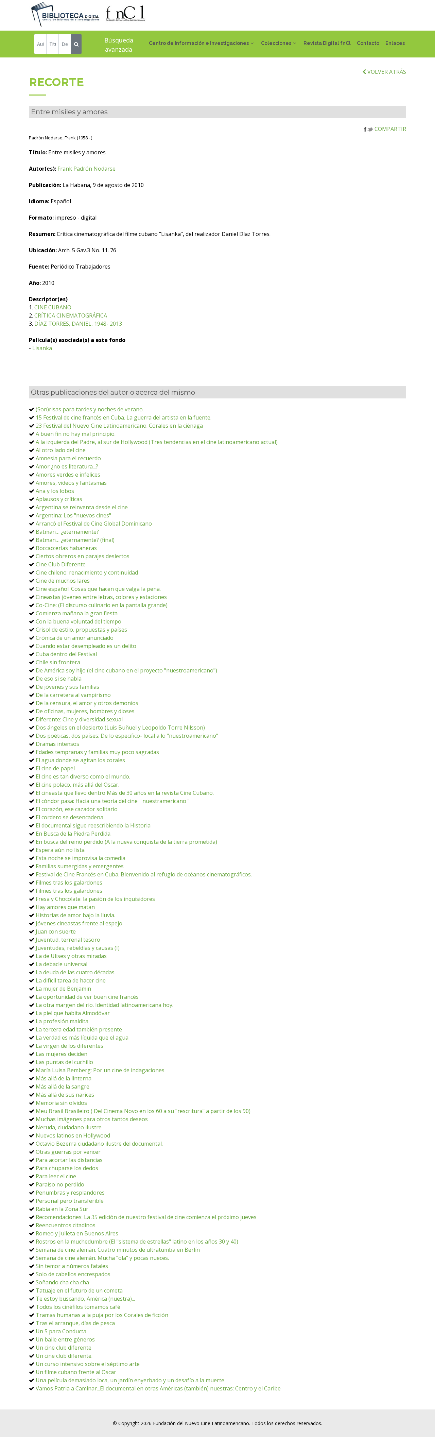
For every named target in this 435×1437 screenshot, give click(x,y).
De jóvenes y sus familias (67, 686)
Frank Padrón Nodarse (86, 168)
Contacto (368, 43)
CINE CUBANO (52, 307)
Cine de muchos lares (63, 580)
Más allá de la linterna (63, 1078)
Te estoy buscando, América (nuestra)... (85, 1298)
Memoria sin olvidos (61, 1103)
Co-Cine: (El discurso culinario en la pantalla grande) (102, 605)
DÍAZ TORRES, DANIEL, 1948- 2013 (78, 323)
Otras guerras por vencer (68, 1152)
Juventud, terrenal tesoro (68, 939)
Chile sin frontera (58, 662)
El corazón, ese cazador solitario (77, 809)
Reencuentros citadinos (65, 1225)
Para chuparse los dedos (67, 1168)
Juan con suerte (56, 931)
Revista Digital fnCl (327, 43)
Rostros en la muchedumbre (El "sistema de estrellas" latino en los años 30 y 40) (137, 1241)
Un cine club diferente (63, 1347)
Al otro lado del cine (61, 450)
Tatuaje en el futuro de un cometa (79, 1290)
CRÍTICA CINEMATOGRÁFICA (70, 315)
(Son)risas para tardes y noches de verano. (90, 409)
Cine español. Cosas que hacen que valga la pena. (98, 589)
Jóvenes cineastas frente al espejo (79, 923)
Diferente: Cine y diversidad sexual (79, 719)
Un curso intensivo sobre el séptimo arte (88, 1364)
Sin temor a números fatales (72, 1266)
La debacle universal (61, 964)
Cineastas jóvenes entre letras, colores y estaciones (101, 597)
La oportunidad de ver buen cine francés (87, 996)
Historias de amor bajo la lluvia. (75, 915)
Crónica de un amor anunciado (75, 637)
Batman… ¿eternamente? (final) (75, 540)
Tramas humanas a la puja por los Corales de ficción (102, 1315)
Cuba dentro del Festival (66, 654)
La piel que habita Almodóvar (73, 1013)
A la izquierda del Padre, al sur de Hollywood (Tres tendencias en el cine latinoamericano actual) (157, 442)
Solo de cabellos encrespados (73, 1274)
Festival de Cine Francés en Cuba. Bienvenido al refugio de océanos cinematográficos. (144, 874)
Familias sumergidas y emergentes (80, 866)
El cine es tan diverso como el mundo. (83, 776)
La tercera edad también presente (79, 1029)
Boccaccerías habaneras (66, 548)
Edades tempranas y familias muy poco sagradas (97, 752)
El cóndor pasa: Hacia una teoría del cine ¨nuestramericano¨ (113, 801)
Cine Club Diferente (61, 564)
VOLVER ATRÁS (386, 71)
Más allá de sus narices (65, 1094)
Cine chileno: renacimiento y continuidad (87, 572)
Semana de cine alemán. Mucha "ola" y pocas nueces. (102, 1258)
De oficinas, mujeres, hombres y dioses (85, 711)
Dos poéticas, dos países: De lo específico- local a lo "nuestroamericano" (127, 735)
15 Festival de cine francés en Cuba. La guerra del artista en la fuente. (123, 417)
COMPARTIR (389, 129)
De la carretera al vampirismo (73, 695)
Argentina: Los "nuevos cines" (73, 515)
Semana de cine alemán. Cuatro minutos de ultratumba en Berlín (118, 1249)
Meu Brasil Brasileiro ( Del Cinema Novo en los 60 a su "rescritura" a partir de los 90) (143, 1111)
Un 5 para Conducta (61, 1331)
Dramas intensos (57, 744)
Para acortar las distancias (69, 1160)
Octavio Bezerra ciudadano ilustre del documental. (99, 1143)
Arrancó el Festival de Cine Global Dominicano (94, 523)
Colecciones (276, 43)
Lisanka (42, 348)
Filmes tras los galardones (69, 882)
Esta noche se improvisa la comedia (80, 858)
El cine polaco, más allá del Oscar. (77, 784)
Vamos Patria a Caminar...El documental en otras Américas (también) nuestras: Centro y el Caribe (158, 1388)
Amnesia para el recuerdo (68, 458)
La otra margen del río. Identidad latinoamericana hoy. (104, 1005)
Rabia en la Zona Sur (62, 1209)
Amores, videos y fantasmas (71, 482)
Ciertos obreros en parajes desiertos (82, 556)
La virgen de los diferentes (69, 1045)
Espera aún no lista (60, 850)
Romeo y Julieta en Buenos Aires (77, 1233)
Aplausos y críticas (59, 499)
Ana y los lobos (55, 491)
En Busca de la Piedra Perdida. (73, 833)
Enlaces (395, 43)
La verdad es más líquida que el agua (82, 1037)
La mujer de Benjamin (63, 988)
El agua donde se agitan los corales (80, 760)
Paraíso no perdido (60, 1184)
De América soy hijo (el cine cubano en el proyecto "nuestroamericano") (126, 670)
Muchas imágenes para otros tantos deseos (92, 1119)
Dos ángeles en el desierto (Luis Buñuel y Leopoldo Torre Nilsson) (120, 727)
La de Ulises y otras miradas (71, 956)
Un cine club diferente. (64, 1355)
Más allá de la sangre (62, 1086)
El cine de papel (55, 768)
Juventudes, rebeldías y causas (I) (78, 948)
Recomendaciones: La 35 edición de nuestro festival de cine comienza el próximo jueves (146, 1217)
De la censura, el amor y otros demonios (87, 703)
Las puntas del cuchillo (64, 1062)
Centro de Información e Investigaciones (199, 43)
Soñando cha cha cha (62, 1282)
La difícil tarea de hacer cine (71, 980)
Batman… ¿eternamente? (67, 531)
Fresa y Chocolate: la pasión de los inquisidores (95, 899)
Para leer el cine (56, 1176)
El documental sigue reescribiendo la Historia (93, 825)
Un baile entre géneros (65, 1339)
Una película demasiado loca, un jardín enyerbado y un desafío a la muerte (130, 1380)
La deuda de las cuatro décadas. (76, 972)
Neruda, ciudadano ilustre (69, 1127)
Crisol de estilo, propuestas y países (81, 629)
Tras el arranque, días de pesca (75, 1323)
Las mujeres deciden (61, 1054)
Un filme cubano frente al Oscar (76, 1372)
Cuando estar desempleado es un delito (86, 646)
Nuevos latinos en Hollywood (73, 1135)
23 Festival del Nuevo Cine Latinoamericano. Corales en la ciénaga (119, 425)
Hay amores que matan (65, 907)
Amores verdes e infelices (68, 474)
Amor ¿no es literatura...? (67, 466)
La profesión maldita (62, 1021)
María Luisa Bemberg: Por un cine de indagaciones (100, 1070)
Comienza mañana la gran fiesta (77, 613)
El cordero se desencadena (69, 817)
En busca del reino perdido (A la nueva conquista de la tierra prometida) (126, 841)
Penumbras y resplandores (70, 1192)
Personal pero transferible (70, 1200)
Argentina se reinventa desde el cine (82, 507)
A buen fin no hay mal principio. (76, 434)
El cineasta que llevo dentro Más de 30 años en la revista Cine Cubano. (125, 793)
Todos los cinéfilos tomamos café (78, 1307)
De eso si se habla (59, 678)
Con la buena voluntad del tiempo (78, 621)
